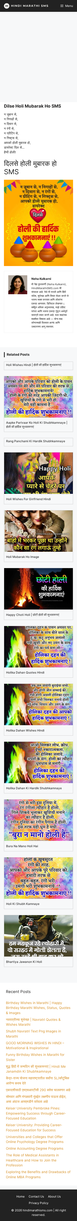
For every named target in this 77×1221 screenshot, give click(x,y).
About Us (54, 1196)
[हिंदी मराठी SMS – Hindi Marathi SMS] (25, 6)
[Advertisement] (38, 57)
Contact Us (36, 1196)
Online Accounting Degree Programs (34, 1148)
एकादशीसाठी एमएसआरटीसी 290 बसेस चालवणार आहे (38, 1090)
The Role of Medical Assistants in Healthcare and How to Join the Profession (32, 1160)
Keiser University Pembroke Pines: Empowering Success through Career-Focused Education (36, 1113)
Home (20, 1196)
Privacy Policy (38, 1203)
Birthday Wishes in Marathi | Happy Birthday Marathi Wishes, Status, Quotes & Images (38, 1008)
